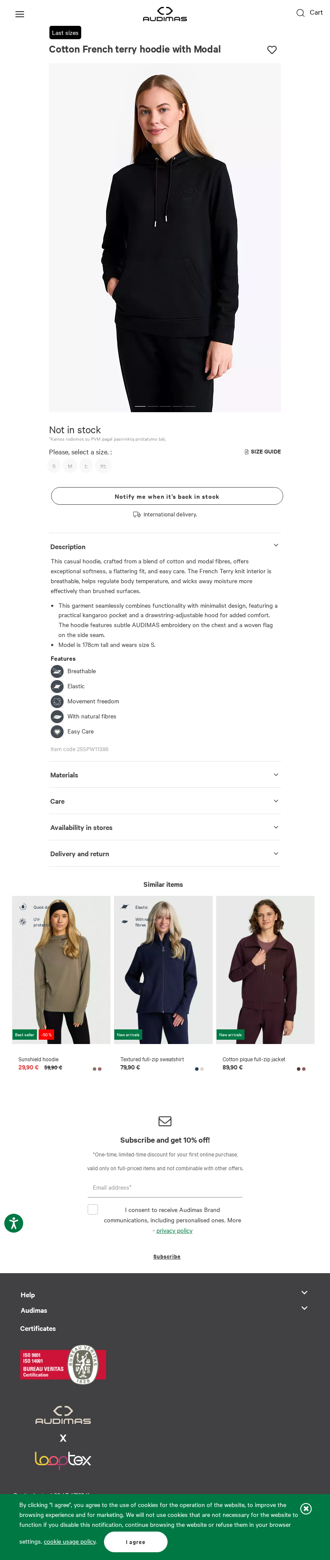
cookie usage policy (69, 1541)
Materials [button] (64, 774)
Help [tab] (28, 1294)
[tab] (165, 544)
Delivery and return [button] (79, 853)
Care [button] (57, 800)
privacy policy (174, 1230)
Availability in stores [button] (81, 827)
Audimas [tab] (34, 1310)
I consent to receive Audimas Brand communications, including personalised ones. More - (172, 1219)
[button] (140, 406)
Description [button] (68, 546)
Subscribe (167, 1256)
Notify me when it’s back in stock (167, 495)
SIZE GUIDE (266, 451)
